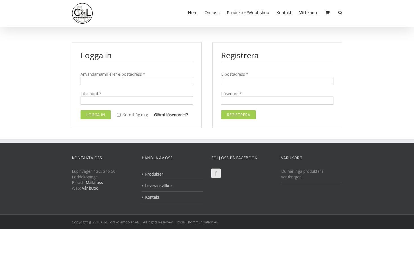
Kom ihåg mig (134, 115)
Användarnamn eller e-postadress (113, 74)
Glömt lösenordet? (171, 114)
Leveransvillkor (158, 185)
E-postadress (234, 74)
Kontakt (152, 197)
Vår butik (90, 188)
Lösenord (91, 93)
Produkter (154, 174)
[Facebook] (216, 173)
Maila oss (94, 182)
